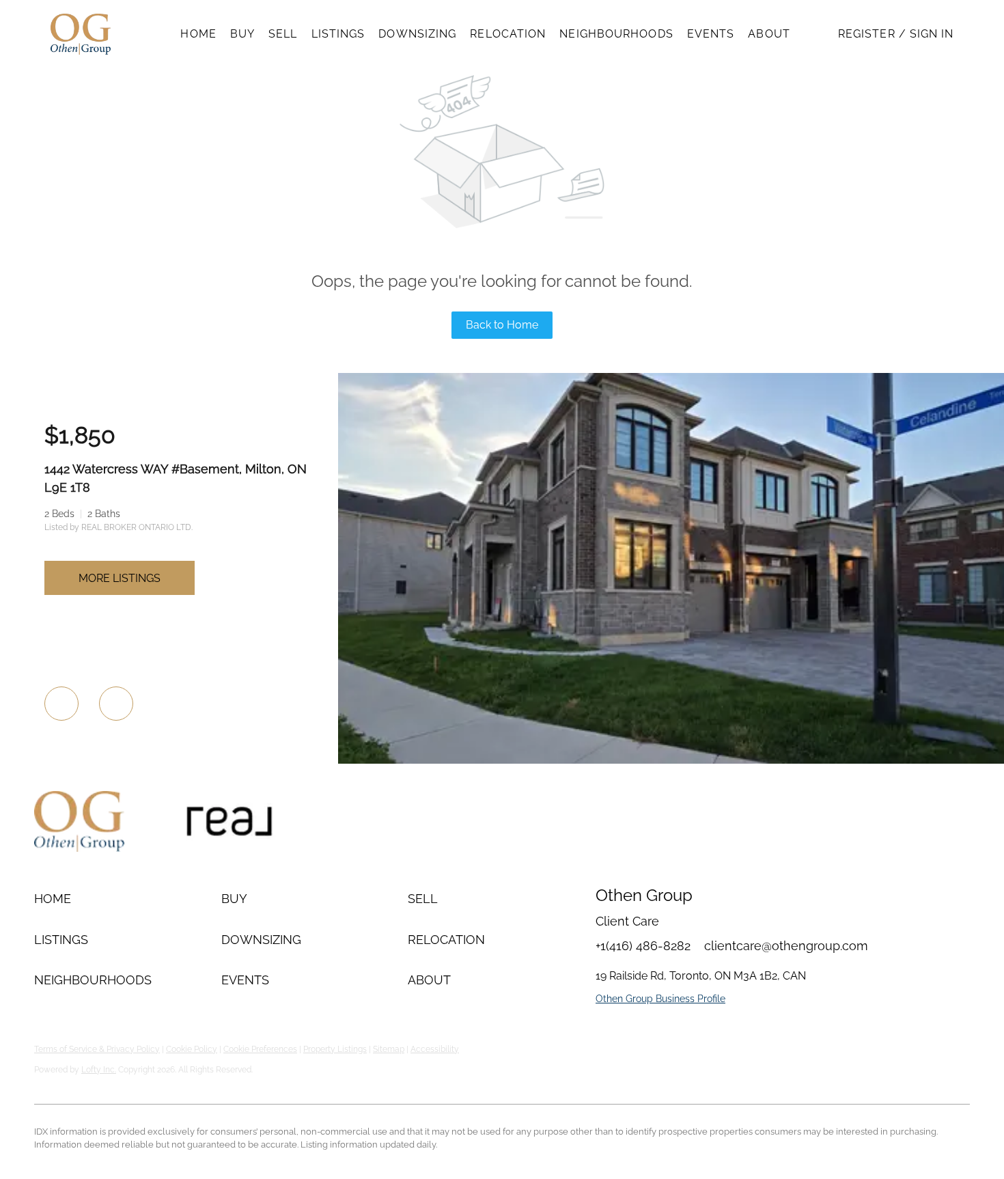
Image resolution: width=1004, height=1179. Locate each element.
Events (711, 33)
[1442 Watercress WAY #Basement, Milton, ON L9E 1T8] (671, 760)
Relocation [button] (508, 33)
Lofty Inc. (98, 1069)
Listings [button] (338, 33)
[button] (81, 34)
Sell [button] (282, 33)
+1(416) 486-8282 (643, 946)
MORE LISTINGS (120, 578)
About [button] (769, 33)
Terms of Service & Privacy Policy (97, 1049)
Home (198, 33)
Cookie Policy (191, 1049)
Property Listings (335, 1049)
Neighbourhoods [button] (616, 33)
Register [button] (866, 33)
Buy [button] (242, 33)
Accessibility (434, 1049)
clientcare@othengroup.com (786, 946)
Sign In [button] (932, 33)
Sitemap (388, 1049)
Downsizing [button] (417, 33)
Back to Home (502, 324)
